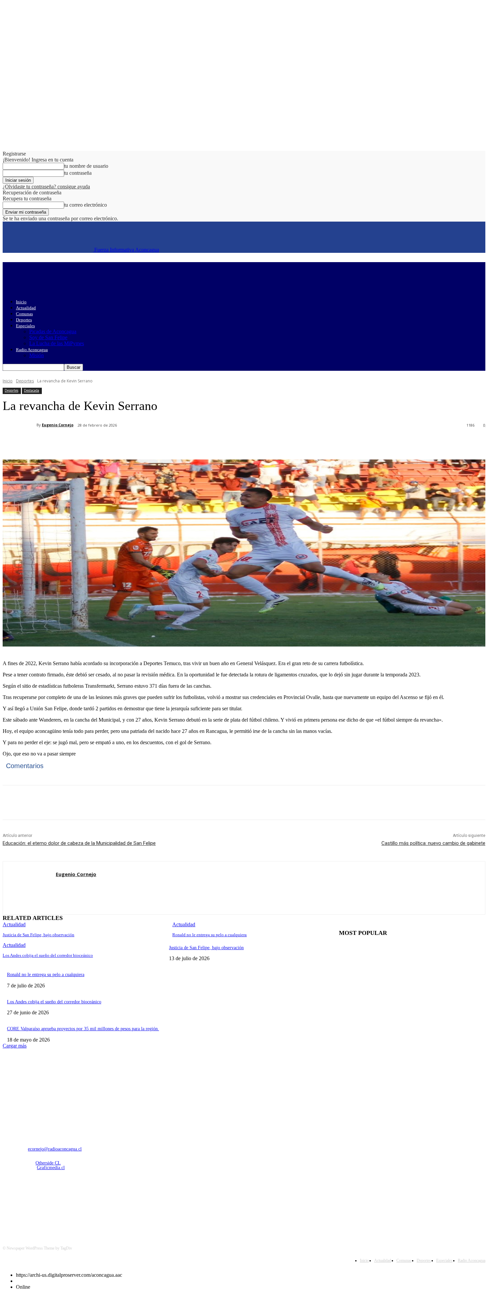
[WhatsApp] (135, 442)
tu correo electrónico (85, 205)
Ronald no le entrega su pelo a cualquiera (209, 934)
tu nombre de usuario (86, 166)
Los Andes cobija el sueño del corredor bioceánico (48, 955)
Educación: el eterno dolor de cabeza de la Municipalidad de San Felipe (79, 843)
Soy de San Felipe (48, 337)
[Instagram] (26, 1202)
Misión (36, 355)
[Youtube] (77, 1202)
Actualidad (26, 307)
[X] (87, 442)
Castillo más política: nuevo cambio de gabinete (433, 843)
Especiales (25, 325)
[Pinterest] (111, 442)
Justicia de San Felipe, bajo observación (38, 934)
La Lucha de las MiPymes (56, 343)
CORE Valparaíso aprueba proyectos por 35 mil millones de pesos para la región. (83, 1028)
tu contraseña (78, 173)
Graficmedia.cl (51, 1167)
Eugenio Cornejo (57, 424)
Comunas (24, 313)
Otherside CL (48, 1162)
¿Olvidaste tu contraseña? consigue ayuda (46, 186)
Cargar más (15, 1046)
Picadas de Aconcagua (52, 331)
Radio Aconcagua (32, 349)
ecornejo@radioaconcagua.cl (55, 1149)
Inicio (21, 301)
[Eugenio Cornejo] (20, 425)
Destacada (31, 390)
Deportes (24, 319)
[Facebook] (63, 442)
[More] (159, 443)
